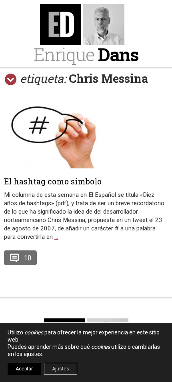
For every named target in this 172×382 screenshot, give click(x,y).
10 (27, 258)
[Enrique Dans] (86, 24)
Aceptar (24, 369)
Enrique (86, 54)
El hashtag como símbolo (53, 181)
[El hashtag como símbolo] (86, 133)
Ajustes (60, 369)
